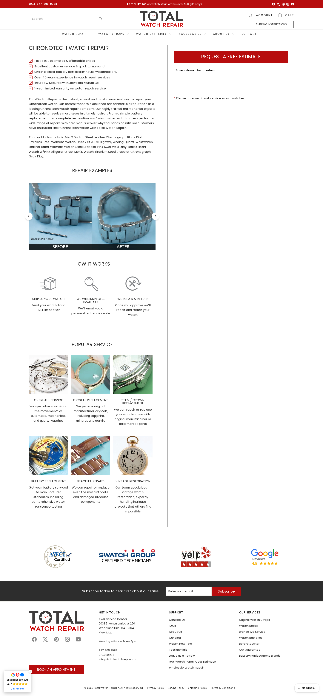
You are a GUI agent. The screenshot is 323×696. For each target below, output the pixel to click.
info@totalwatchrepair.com (118, 659)
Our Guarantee (249, 650)
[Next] (155, 216)
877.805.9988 (108, 650)
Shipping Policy (197, 688)
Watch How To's (180, 644)
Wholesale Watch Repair (186, 667)
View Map (105, 632)
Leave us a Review (182, 656)
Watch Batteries (152, 34)
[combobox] (67, 19)
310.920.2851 (107, 655)
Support (250, 34)
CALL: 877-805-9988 (43, 4)
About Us (222, 34)
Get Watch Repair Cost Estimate (192, 662)
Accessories (191, 34)
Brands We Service (252, 632)
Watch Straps (112, 34)
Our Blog (175, 638)
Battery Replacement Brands (259, 656)
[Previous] (29, 216)
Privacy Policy (155, 688)
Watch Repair (75, 34)
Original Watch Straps (254, 620)
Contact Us (177, 620)
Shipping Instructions (271, 24)
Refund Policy (176, 688)
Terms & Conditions (223, 688)
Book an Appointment (56, 669)
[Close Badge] (30, 671)
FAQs (172, 626)
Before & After (249, 644)
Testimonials (178, 650)
